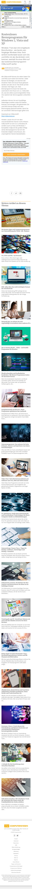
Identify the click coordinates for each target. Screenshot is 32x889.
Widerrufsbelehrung (16, 847)
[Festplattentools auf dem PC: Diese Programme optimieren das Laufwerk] (16, 398)
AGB (16, 845)
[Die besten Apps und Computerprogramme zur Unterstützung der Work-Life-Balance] (16, 218)
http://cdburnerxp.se (7, 116)
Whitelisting (16, 851)
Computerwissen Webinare (16, 868)
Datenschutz (16, 843)
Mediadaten (16, 853)
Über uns (16, 857)
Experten (16, 859)
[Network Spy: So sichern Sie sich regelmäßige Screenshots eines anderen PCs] (16, 310)
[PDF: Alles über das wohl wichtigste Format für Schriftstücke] (16, 275)
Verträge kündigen (16, 849)
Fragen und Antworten (16, 864)
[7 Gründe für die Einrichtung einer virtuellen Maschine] (16, 752)
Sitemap (16, 855)
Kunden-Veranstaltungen (16, 870)
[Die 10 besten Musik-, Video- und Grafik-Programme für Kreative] (16, 336)
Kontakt (16, 838)
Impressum (16, 841)
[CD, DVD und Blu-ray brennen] (16, 244)
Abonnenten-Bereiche (16, 872)
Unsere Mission (16, 862)
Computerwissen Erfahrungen (16, 866)
